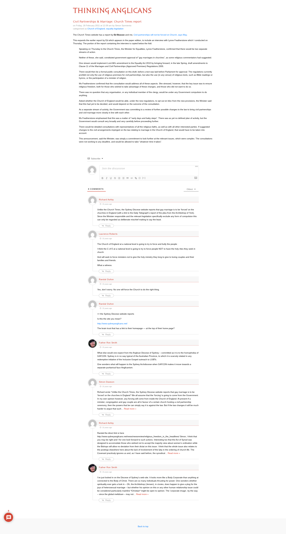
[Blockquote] (127, 178)
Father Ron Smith (108, 342)
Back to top (143, 526)
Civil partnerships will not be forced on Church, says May (160, 35)
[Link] (136, 178)
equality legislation (114, 28)
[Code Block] (132, 178)
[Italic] (107, 178)
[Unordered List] (123, 178)
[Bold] (102, 178)
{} (140, 178)
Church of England (96, 28)
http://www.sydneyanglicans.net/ (112, 323)
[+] (144, 178)
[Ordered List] (119, 178)
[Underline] (111, 178)
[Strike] (115, 178)
